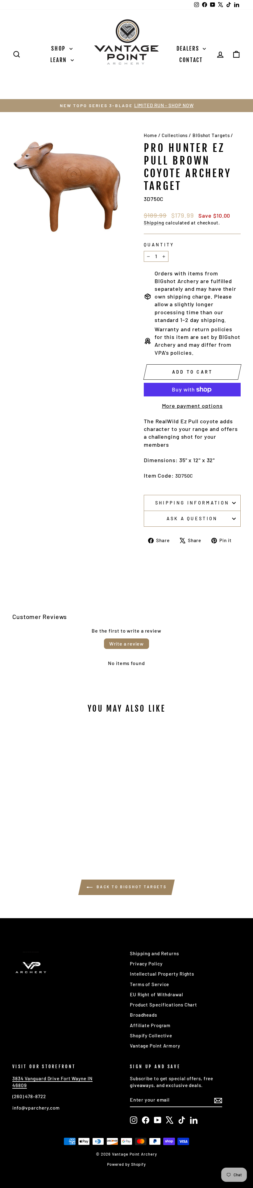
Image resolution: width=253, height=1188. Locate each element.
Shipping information (192, 502)
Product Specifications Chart (163, 1004)
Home (150, 135)
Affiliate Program (150, 1025)
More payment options (192, 405)
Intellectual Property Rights (162, 974)
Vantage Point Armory (155, 1045)
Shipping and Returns (154, 953)
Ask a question (192, 518)
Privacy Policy (146, 963)
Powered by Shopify (126, 1164)
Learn (59, 59)
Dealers (188, 48)
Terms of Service (149, 984)
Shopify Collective (151, 1035)
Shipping (154, 222)
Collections (175, 135)
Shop (59, 48)
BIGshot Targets (211, 135)
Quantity (159, 244)
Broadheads (143, 1015)
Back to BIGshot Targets (131, 887)
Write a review (126, 643)
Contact (191, 59)
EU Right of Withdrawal (156, 994)
